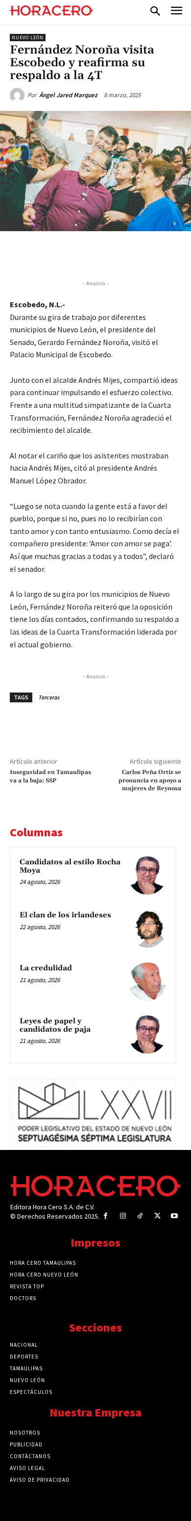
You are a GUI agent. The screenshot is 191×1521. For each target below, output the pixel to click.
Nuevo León (28, 37)
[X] (73, 254)
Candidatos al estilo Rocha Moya (70, 866)
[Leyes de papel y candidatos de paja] (147, 1034)
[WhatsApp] (95, 254)
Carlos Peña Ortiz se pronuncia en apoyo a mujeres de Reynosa (150, 780)
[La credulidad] (147, 981)
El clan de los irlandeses (65, 915)
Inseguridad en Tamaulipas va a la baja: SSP (50, 776)
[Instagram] (123, 1216)
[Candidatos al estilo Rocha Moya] (147, 875)
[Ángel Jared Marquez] (18, 95)
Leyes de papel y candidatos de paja (55, 1025)
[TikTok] (140, 1216)
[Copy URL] (140, 254)
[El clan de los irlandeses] (147, 928)
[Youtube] (174, 1216)
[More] (163, 254)
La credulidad (46, 968)
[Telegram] (118, 254)
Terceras (48, 697)
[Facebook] (50, 254)
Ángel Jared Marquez (68, 95)
